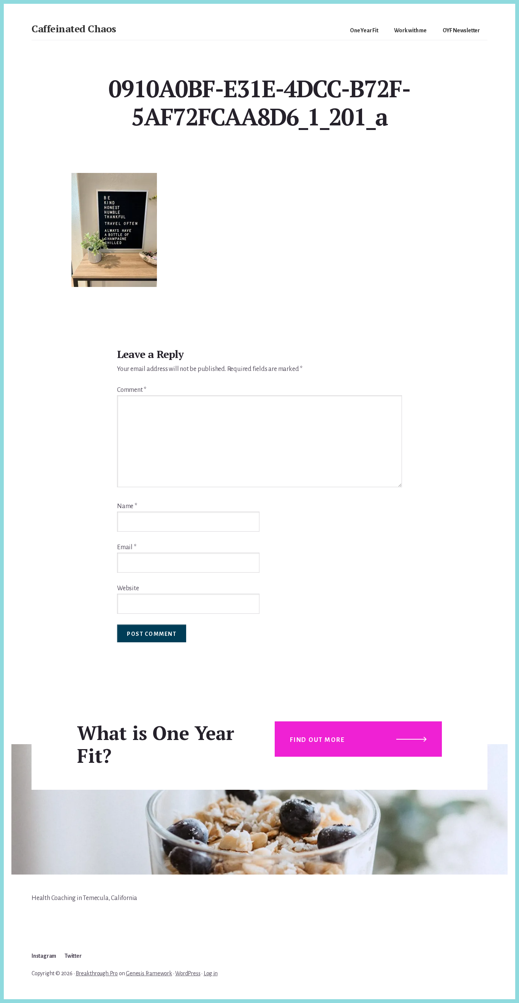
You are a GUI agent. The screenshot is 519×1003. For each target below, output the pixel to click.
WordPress (187, 973)
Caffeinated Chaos (74, 28)
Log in (211, 973)
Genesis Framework (149, 973)
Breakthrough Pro (97, 973)
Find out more (317, 740)
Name (127, 506)
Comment (131, 390)
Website (128, 588)
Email (126, 547)
